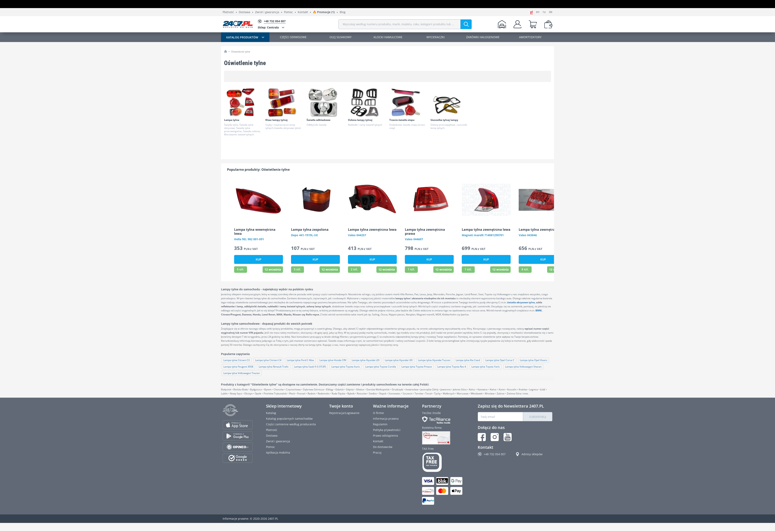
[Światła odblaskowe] (326, 102)
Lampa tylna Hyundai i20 (365, 360)
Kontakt (303, 12)
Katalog (271, 413)
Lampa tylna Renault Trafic (274, 366)
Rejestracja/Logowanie (344, 413)
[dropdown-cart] (533, 24)
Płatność (228, 12)
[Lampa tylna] (243, 102)
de (550, 12)
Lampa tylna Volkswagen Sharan (523, 366)
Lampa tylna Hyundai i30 (399, 360)
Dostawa (244, 12)
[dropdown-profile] (517, 24)
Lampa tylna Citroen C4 (268, 360)
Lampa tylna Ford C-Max (300, 360)
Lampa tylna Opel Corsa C (499, 360)
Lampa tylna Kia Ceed (468, 360)
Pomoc (288, 12)
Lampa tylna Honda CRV (332, 360)
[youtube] (508, 437)
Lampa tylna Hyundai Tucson (434, 360)
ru (544, 12)
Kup (258, 259)
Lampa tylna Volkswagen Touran (241, 373)
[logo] (238, 24)
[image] (258, 200)
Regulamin (380, 424)
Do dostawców (382, 447)
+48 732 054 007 (495, 454)
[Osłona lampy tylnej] (367, 102)
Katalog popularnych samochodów (289, 418)
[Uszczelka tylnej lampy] (449, 102)
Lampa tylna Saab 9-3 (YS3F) (310, 366)
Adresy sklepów (532, 454)
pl (531, 12)
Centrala (268, 27)
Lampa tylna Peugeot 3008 (238, 366)
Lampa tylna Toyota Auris (345, 366)
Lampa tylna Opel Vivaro (533, 360)
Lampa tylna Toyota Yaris (485, 366)
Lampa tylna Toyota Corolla (380, 366)
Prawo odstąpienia (385, 435)
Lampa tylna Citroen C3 (236, 360)
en (537, 12)
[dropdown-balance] (548, 24)
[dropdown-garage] (502, 24)
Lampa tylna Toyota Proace (416, 366)
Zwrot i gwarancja (267, 12)
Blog (343, 12)
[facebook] (482, 437)
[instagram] (495, 437)
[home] (225, 51)
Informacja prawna (386, 418)
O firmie (378, 413)
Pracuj (377, 452)
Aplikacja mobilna (278, 452)
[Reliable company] (443, 438)
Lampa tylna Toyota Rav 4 (451, 366)
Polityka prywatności (386, 430)
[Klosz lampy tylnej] (284, 102)
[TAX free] (443, 462)
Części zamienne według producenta (291, 424)
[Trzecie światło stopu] (408, 102)
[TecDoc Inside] (443, 420)
